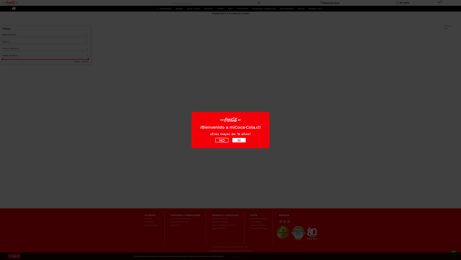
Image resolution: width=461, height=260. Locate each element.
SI (239, 140)
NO (222, 140)
